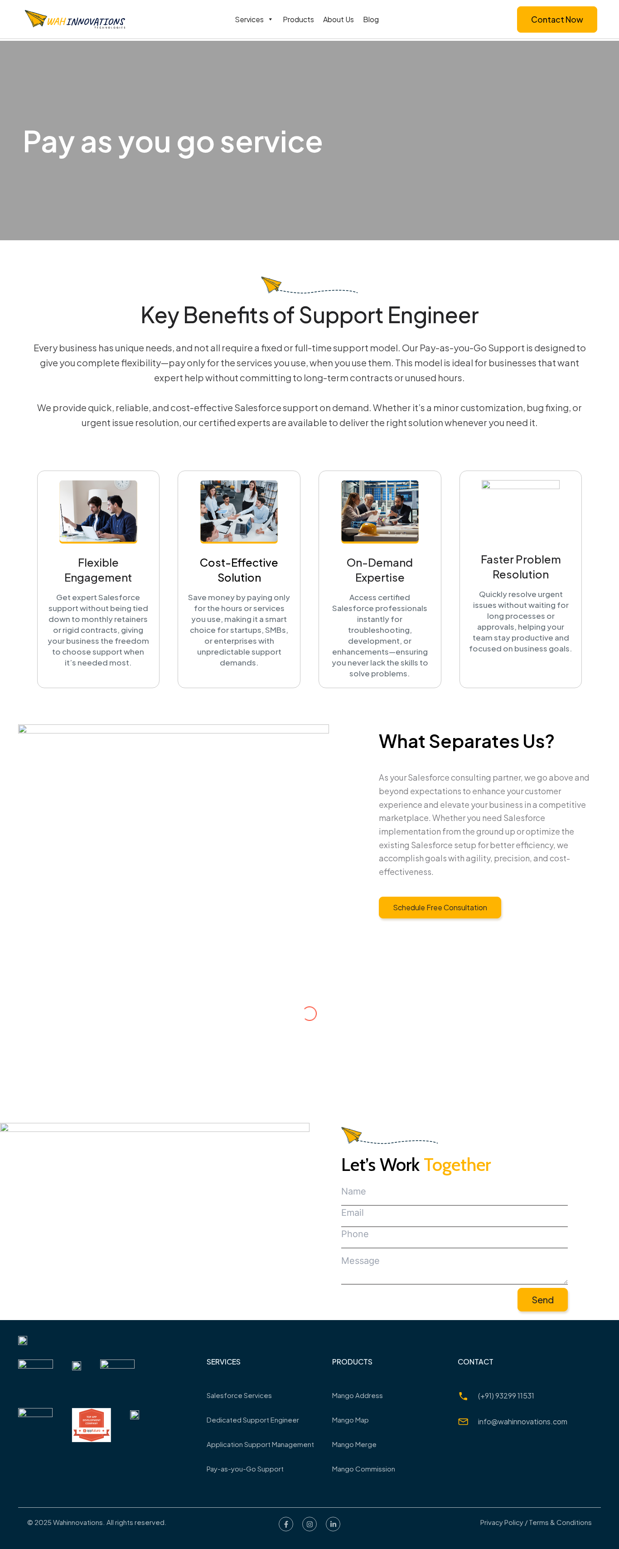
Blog (371, 19)
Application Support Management (260, 1444)
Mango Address (357, 1395)
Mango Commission (363, 1468)
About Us (338, 19)
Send (543, 1299)
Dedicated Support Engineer (253, 1419)
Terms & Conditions (560, 1522)
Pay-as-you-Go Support (245, 1468)
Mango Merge (354, 1444)
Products (298, 19)
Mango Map (350, 1419)
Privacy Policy (501, 1522)
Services (249, 19)
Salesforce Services (239, 1395)
